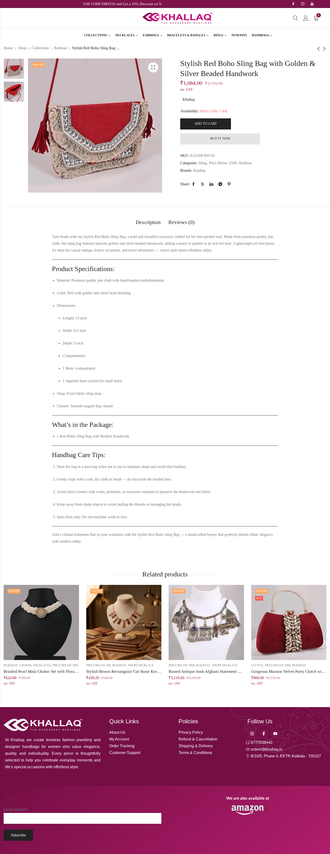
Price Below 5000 (181, 665)
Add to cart (205, 123)
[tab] (148, 223)
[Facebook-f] (263, 733)
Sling (203, 163)
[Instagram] (251, 733)
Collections (40, 48)
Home (8, 48)
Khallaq (189, 99)
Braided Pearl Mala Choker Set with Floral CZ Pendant (50, 671)
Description (148, 222)
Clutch (257, 665)
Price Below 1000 (65, 665)
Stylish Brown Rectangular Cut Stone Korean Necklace (133, 671)
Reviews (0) (181, 222)
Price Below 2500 (223, 163)
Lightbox (153, 67)
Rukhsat (60, 48)
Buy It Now (220, 138)
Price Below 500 (98, 665)
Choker (25, 665)
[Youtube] (275, 733)
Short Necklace (141, 665)
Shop (22, 48)
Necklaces (41, 665)
